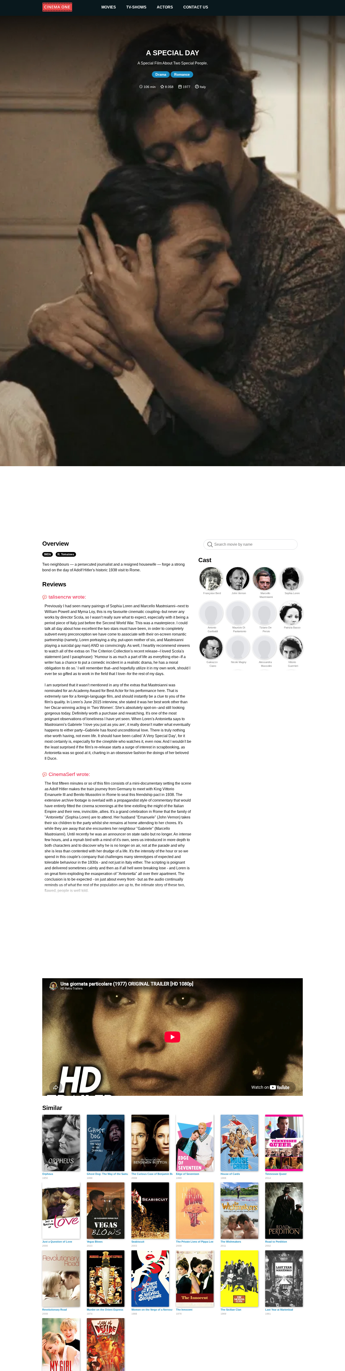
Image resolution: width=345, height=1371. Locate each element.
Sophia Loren (292, 593)
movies (108, 7)
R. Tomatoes (66, 554)
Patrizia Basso (292, 627)
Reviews (54, 584)
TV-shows (136, 7)
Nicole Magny (238, 662)
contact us (195, 7)
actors (165, 7)
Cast (204, 560)
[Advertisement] (172, 500)
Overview (55, 543)
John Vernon (239, 593)
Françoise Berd (212, 593)
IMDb (47, 554)
